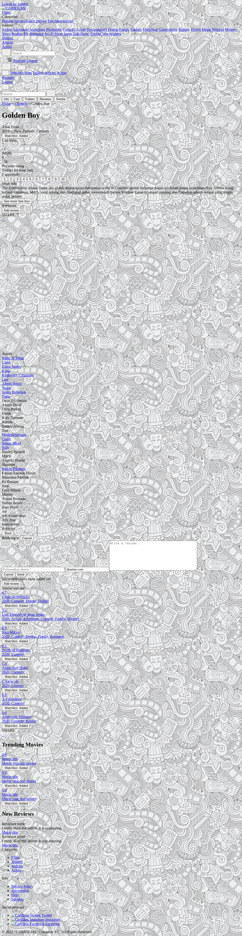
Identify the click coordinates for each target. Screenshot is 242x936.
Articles (50, 73)
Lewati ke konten (15, 4)
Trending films (21, 73)
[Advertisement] (121, 262)
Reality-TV (20, 34)
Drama (113, 29)
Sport (68, 34)
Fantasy (136, 29)
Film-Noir (150, 29)
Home (6, 104)
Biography (54, 29)
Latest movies (36, 21)
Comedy (69, 29)
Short (59, 34)
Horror (196, 29)
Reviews (45, 99)
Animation (37, 29)
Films (15, 857)
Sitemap (17, 899)
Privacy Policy (22, 886)
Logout (7, 82)
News (6, 34)
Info (6, 99)
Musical (218, 29)
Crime (81, 29)
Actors (62, 73)
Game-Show (168, 29)
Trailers (38, 73)
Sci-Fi (49, 34)
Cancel (27, 538)
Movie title (10, 832)
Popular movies (13, 21)
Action (7, 29)
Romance (37, 34)
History (184, 29)
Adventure (21, 29)
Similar (60, 99)
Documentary (97, 29)
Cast (17, 99)
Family (124, 29)
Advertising (20, 891)
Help (15, 895)
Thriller (95, 34)
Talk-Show (81, 34)
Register (8, 78)
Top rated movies (60, 21)
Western (115, 34)
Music (206, 29)
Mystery (231, 29)
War (105, 34)
